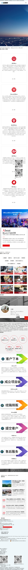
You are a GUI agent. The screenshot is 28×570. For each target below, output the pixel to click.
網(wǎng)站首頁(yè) (3, 548)
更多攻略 (3, 518)
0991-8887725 (5, 532)
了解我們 (6, 246)
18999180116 (4, 533)
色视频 (22, 569)
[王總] (18, 317)
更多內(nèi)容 (3, 470)
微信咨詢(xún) (2, 553)
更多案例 (2, 294)
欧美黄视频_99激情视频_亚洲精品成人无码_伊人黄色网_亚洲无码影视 (12, 0)
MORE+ (26, 318)
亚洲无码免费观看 (14, 569)
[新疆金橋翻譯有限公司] (4, 3)
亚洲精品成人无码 (3, 569)
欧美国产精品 (8, 569)
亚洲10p (19, 569)
